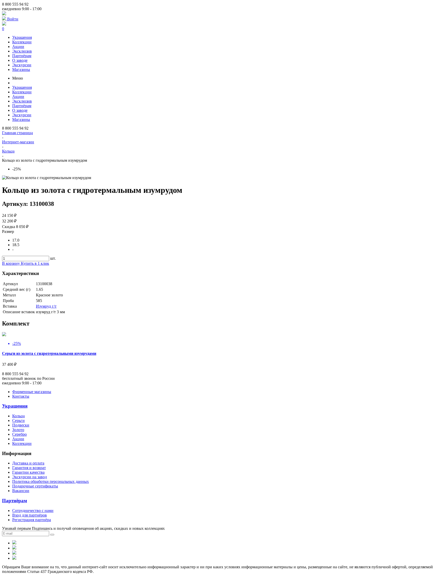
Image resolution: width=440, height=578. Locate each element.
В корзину (11, 263)
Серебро (19, 434)
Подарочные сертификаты (35, 486)
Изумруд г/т (46, 306)
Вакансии (20, 490)
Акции (18, 46)
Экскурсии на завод (29, 477)
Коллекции (22, 42)
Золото (18, 430)
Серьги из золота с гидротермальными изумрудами (49, 353)
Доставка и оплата (28, 463)
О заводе (20, 60)
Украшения (22, 37)
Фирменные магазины (31, 391)
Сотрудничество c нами (32, 510)
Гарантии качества (28, 472)
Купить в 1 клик (35, 263)
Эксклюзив (22, 51)
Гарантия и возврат (29, 468)
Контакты (20, 396)
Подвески (20, 425)
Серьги (18, 420)
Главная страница (17, 133)
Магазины (21, 69)
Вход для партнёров (29, 515)
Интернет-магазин (18, 142)
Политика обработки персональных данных (50, 481)
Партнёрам (21, 56)
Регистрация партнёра (31, 520)
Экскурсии (21, 65)
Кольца (8, 151)
